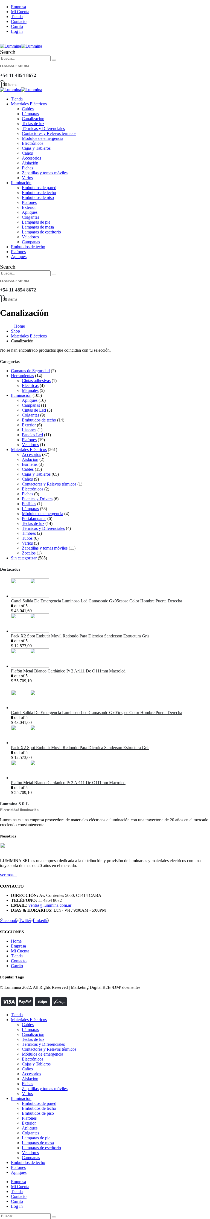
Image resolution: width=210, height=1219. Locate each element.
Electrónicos (32, 143)
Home (16, 941)
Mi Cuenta (20, 11)
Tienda (17, 16)
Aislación (30, 163)
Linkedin (40, 920)
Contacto (19, 21)
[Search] (54, 59)
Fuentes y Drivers (37, 498)
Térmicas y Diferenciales (43, 128)
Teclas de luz (33, 123)
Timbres (29, 533)
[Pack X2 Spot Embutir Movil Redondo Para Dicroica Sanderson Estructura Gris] (110, 623)
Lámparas (30, 113)
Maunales (30, 390)
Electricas (30, 385)
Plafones (29, 202)
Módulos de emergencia (42, 138)
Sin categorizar (24, 558)
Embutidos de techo (39, 192)
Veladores (30, 237)
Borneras (29, 464)
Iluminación (21, 182)
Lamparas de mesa (38, 227)
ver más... (8, 875)
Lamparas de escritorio (41, 232)
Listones (29, 429)
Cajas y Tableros (36, 148)
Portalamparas (34, 518)
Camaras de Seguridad (30, 370)
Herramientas (22, 375)
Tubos (27, 538)
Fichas (27, 168)
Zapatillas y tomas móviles (45, 173)
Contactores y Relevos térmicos (49, 133)
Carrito (17, 26)
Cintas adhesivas (36, 380)
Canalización (33, 118)
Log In (17, 31)
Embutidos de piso (38, 197)
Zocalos (29, 553)
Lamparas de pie (36, 222)
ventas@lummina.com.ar (49, 905)
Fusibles (29, 503)
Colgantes (30, 217)
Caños (27, 153)
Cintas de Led (34, 410)
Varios (27, 177)
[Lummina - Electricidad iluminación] (21, 46)
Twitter (25, 920)
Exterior (29, 207)
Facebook (8, 920)
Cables (28, 108)
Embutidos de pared (39, 187)
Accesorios (31, 158)
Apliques (29, 212)
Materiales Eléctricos (29, 104)
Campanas (31, 241)
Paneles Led (32, 434)
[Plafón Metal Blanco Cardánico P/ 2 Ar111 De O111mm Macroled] (110, 658)
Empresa (18, 6)
